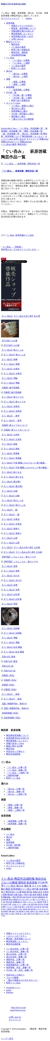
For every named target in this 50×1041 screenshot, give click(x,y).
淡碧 (24, 897)
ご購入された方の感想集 (22, 119)
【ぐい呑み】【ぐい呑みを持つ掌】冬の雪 (20, 316)
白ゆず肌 (36, 907)
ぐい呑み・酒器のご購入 (22, 106)
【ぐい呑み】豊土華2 (11, 482)
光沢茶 (5, 904)
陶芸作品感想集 (13, 754)
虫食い (21, 895)
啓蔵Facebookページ (10, 142)
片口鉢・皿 (11, 92)
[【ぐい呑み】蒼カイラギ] (13, 402)
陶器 (29, 913)
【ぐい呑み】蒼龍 (9, 444)
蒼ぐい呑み (23, 913)
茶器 (44, 902)
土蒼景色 (9, 909)
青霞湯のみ (22, 911)
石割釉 (17, 913)
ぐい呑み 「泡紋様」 (13, 247)
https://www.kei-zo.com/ (13, 3)
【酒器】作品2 (7, 675)
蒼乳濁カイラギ (36, 909)
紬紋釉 (25, 909)
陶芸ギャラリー (13, 42)
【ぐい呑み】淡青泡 (10, 406)
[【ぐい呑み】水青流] (11, 373)
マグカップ (10, 907)
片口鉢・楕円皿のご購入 (22, 114)
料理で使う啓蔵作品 (20, 50)
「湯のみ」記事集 (19, 74)
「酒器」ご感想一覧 (15, 810)
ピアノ (19, 904)
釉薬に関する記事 (14, 746)
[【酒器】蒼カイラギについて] (15, 430)
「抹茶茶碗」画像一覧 (16, 824)
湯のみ (9, 71)
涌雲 (32, 904)
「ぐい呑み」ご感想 (20, 63)
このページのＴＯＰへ (16, 936)
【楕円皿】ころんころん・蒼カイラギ (18, 557)
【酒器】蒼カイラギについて (14, 425)
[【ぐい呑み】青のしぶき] (13, 355)
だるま (3, 915)
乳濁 (19, 907)
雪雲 (9, 904)
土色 (28, 904)
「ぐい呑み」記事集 (20, 60)
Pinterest (9, 992)
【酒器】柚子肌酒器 (10, 388)
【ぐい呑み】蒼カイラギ (12, 397)
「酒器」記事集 (18, 82)
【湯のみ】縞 (7, 666)
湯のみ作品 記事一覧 (16, 954)
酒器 (8, 79)
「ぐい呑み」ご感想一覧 (17, 773)
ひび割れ (12, 913)
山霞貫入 (32, 911)
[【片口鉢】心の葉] (10, 345)
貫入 (3, 892)
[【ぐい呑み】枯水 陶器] (12, 652)
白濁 (47, 913)
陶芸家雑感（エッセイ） (22, 34)
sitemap (29, 18)
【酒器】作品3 (7, 685)
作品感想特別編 (18, 55)
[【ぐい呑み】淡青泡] (11, 411)
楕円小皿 (28, 895)
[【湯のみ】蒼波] (9, 661)
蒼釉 (29, 909)
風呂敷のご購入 (18, 116)
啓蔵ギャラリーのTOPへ (22, 26)
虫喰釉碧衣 (41, 897)
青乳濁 (19, 897)
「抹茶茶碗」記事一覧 (16, 821)
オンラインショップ (10, 18)
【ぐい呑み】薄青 (9, 566)
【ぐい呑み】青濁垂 (10, 453)
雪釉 (10, 911)
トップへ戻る (7, 1038)
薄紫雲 (39, 895)
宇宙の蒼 (8, 902)
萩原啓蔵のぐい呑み (24, 235)
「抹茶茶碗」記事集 (20, 90)
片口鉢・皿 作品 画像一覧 (19, 970)
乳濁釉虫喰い (6, 897)
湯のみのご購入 (18, 108)
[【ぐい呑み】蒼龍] (10, 449)
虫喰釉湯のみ (18, 902)
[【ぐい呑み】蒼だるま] (12, 477)
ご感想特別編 (12, 775)
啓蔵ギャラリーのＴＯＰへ (18, 933)
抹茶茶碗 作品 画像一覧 (18, 967)
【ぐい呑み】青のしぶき (12, 350)
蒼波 (35, 904)
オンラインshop (13, 103)
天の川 (33, 913)
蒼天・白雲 (25, 907)
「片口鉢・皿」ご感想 (21, 98)
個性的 (22, 882)
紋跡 (34, 895)
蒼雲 (43, 907)
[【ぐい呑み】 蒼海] (11, 699)
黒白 (4, 909)
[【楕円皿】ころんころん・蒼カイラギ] (19, 562)
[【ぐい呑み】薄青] (10, 571)
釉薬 (24, 892)
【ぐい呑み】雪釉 (9, 378)
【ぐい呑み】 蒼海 (10, 694)
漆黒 (27, 911)
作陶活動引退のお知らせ (22, 31)
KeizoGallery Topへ (9, 128)
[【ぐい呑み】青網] (10, 364)
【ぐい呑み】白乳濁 (10, 594)
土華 (16, 911)
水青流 (46, 892)
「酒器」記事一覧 (14, 805)
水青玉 (6, 913)
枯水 (37, 911)
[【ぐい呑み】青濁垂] (11, 458)
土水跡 (14, 904)
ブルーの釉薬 (9, 882)
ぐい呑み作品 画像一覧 (17, 951)
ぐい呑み (10, 58)
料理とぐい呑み (18, 68)
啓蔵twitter (43, 139)
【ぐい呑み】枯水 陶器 (11, 647)
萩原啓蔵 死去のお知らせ (17, 738)
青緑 (14, 897)
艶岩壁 (39, 902)
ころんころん (32, 902)
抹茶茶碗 (10, 87)
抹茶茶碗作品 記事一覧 (17, 965)
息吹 (24, 902)
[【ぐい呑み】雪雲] (10, 624)
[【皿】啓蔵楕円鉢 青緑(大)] (15, 708)
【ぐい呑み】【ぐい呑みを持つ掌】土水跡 (20, 547)
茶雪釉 (46, 904)
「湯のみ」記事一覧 (15, 789)
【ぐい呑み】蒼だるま (11, 472)
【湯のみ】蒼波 (8, 657)
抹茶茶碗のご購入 (19, 111)
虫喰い (45, 886)
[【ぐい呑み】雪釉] (10, 383)
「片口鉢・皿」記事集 (21, 95)
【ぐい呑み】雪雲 (9, 604)
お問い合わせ (17, 39)
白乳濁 (34, 897)
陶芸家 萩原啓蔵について (23, 28)
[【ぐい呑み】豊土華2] (12, 486)
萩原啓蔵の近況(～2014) (22, 36)
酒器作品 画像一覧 (15, 962)
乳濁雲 (3, 907)
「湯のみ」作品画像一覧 (31, 134)
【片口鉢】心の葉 (9, 341)
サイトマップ (32, 139)
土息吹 (24, 904)
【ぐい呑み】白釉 (9, 491)
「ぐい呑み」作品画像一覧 (30, 128)
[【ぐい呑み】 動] (10, 515)
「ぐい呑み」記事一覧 (16, 767)
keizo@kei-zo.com (17, 1010)
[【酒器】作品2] (8, 680)
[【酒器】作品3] (8, 689)
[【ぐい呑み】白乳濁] (11, 599)
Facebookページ (13, 987)
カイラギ (36, 886)
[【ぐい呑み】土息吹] (11, 439)
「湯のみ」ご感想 (19, 76)
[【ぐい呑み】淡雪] (10, 590)
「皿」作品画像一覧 (10, 134)
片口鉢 (41, 882)
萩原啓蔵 (10, 23)
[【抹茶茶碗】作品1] (11, 718)
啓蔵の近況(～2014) (15, 743)
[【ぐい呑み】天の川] (11, 580)
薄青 (15, 907)
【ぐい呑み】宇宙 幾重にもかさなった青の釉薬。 (24, 463)
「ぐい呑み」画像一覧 (16, 770)
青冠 (45, 911)
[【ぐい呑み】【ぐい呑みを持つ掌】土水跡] (21, 552)
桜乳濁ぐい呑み (17, 909)
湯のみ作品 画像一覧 (16, 957)
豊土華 (28, 897)
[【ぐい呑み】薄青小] (11, 533)
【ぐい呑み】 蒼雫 (10, 416)
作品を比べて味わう (15, 751)
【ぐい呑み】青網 (9, 359)
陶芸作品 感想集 (19, 52)
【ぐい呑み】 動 (9, 510)
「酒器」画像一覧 (14, 807)
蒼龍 (13, 911)
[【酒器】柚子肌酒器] (11, 392)
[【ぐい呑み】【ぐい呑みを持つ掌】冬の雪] (10, 337)
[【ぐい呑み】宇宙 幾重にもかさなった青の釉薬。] (25, 468)
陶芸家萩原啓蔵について (17, 735)
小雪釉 (4, 895)
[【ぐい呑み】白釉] (10, 496)
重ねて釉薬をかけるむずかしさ (20, 899)
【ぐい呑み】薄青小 (10, 529)
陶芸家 (10, 895)
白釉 (15, 895)
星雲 (39, 904)
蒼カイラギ (37, 899)
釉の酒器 (5, 889)
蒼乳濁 (5, 899)
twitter (8, 868)
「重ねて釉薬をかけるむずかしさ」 (22, 980)
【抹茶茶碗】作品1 (9, 713)
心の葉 (18, 892)
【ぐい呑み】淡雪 (9, 585)
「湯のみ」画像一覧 (15, 791)
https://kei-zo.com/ (18, 1007)
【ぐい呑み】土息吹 (10, 435)
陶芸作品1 (10, 892)
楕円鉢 (29, 892)
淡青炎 (41, 911)
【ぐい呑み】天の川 (10, 576)
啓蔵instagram (26, 142)
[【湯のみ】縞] (8, 671)
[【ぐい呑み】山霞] (10, 543)
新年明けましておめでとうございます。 (19, 249)
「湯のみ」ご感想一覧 (16, 794)
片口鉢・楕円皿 (13, 845)
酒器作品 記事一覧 (15, 959)
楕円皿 (35, 889)
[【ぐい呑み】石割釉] (11, 633)
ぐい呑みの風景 (18, 47)
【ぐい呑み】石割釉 (10, 628)
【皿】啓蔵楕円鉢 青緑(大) (14, 704)
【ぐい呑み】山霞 (9, 538)
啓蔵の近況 (37, 892)
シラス (43, 909)
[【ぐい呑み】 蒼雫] (11, 420)
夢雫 (31, 907)
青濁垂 (45, 895)
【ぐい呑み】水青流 (10, 369)
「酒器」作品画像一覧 (32, 131)
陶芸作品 (15, 44)
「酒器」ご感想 (18, 84)
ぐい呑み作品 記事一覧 (17, 949)
